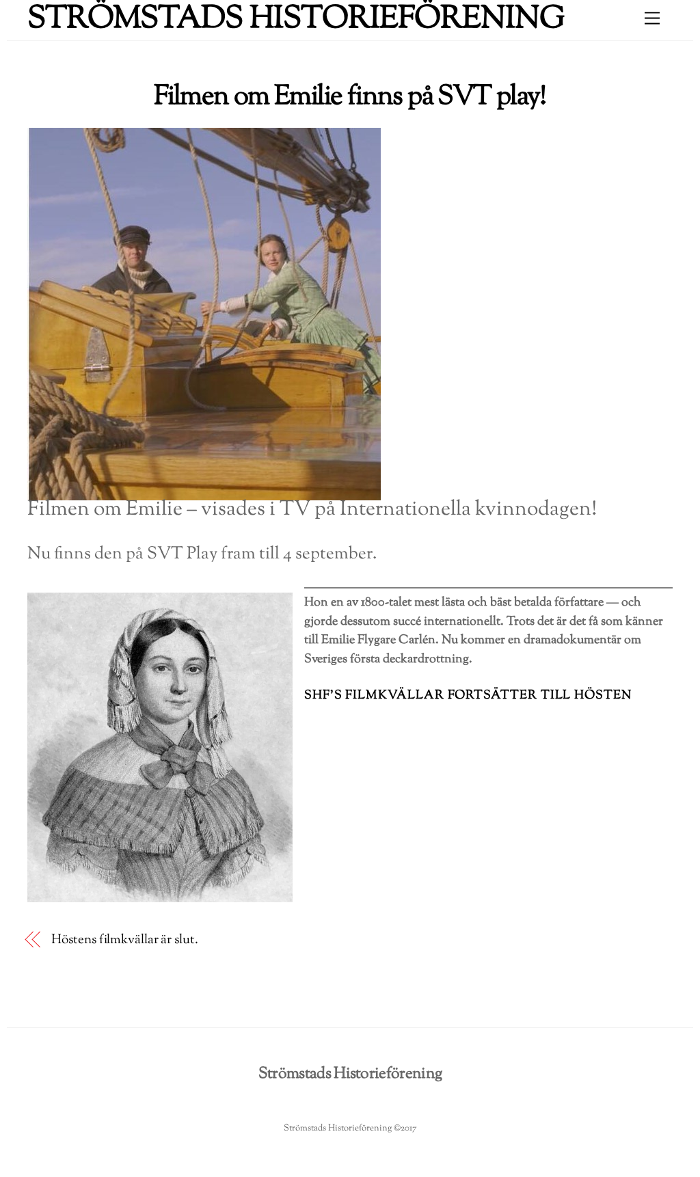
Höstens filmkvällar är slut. (124, 940)
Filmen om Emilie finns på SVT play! (350, 97)
